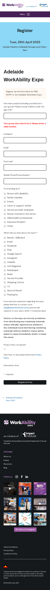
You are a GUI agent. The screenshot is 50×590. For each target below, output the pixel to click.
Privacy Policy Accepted (14, 345)
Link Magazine (14, 266)
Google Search (14, 254)
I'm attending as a (11, 188)
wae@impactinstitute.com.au (17, 307)
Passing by (12, 294)
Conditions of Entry (10, 554)
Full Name (8, 134)
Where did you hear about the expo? (20, 233)
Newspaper (12, 270)
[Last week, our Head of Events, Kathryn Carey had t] (25, 503)
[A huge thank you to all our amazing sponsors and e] (10, 503)
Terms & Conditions (11, 547)
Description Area (11, 365)
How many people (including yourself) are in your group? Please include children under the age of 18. (24, 106)
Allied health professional (19, 218)
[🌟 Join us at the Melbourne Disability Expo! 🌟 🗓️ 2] (40, 488)
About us (7, 456)
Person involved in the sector (21, 214)
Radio (10, 274)
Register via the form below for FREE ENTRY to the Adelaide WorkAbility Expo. (24, 93)
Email (6, 147)
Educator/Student (16, 222)
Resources (8, 464)
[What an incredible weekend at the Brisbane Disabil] (40, 503)
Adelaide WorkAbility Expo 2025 (14, 399)
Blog (5, 468)
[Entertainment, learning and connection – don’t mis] (40, 519)
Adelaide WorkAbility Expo (23, 75)
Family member (15, 197)
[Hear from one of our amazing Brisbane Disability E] (10, 519)
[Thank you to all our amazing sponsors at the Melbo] (25, 488)
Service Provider (15, 278)
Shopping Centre (15, 282)
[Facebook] (22, 477)
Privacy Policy (8, 550)
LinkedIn (11, 262)
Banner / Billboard (16, 237)
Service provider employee (20, 209)
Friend (10, 201)
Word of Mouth (14, 290)
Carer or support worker (19, 205)
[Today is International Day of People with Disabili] (10, 488)
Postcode (8, 161)
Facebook (12, 245)
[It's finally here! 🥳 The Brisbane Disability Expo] (25, 519)
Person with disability (17, 193)
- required (8, 374)
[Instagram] (16, 477)
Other (10, 226)
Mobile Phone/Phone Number (16, 175)
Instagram (12, 258)
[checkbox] (5, 193)
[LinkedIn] (26, 477)
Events (6, 460)
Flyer (9, 249)
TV (8, 286)
